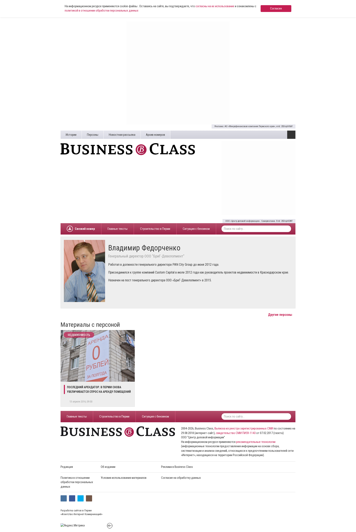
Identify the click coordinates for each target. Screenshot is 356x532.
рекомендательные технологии (255, 442)
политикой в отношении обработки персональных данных (101, 10)
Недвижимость (79, 335)
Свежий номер (85, 229)
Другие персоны (280, 315)
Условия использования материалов (123, 478)
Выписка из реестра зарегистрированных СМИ (243, 428)
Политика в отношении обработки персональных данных (77, 482)
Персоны (92, 135)
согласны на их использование (215, 6)
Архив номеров (155, 135)
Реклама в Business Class (177, 467)
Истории (71, 135)
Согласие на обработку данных (181, 478)
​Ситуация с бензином (196, 229)
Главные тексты (118, 229)
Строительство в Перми (155, 229)
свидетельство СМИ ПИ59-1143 (236, 433)
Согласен (276, 8)
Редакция (67, 467)
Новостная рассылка (122, 135)
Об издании (108, 467)
